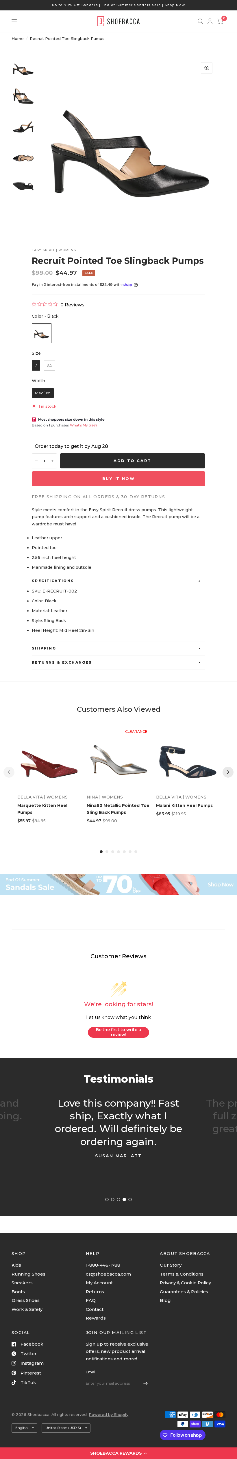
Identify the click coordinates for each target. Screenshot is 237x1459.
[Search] (200, 21)
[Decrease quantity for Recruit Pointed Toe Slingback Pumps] (36, 461)
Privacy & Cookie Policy (185, 1282)
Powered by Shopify (108, 1414)
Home (18, 38)
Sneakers (22, 1282)
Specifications (53, 581)
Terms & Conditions (181, 1274)
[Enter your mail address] (145, 1383)
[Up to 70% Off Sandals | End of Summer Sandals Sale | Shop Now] (118, 5)
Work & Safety (27, 1309)
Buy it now (118, 478)
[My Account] (210, 21)
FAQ (91, 1300)
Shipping (44, 648)
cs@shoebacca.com (108, 1274)
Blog (165, 1300)
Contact (94, 1309)
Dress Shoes (26, 1300)
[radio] (41, 333)
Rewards (96, 1318)
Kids (16, 1265)
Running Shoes (28, 1274)
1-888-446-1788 (103, 1265)
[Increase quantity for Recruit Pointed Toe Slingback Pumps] (52, 461)
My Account (99, 1282)
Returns (95, 1291)
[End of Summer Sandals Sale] (118, 884)
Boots (18, 1291)
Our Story (171, 1265)
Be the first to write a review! (118, 1032)
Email (91, 1372)
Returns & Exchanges (62, 662)
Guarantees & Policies (184, 1291)
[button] (118, 1453)
